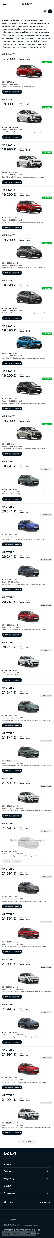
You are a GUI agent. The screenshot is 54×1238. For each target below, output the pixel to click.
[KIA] (27, 4)
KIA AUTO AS (5, 1219)
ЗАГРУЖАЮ (27, 1142)
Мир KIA (7, 1186)
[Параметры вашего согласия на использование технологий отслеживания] (19, 1233)
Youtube (11, 1202)
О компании (9, 1193)
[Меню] (4, 3)
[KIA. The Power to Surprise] (10, 1153)
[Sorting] (45, 11)
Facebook (5, 1202)
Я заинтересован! (11, 92)
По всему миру (45, 1202)
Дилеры (7, 1171)
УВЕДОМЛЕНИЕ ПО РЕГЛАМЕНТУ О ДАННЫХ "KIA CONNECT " (22, 1230)
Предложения (15, 1220)
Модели (7, 1164)
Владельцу (9, 1178)
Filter (50, 11)
